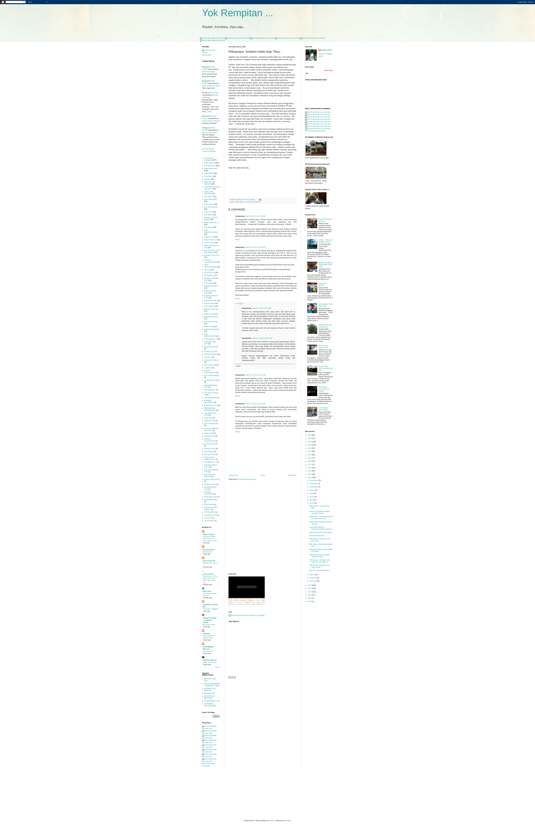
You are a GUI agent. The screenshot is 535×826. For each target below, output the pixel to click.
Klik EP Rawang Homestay (315, 131)
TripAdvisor (248, 602)
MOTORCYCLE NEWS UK (210, 689)
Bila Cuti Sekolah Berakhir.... (320, 570)
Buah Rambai (207, 552)
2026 (310, 435)
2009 (310, 595)
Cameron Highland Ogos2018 (211, 429)
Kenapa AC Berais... (323, 284)
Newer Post (233, 475)
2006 (310, 602)
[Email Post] (260, 199)
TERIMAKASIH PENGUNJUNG (210, 409)
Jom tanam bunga (211, 322)
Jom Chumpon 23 (211, 339)
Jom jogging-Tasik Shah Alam (325, 305)
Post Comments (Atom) (247, 479)
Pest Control (208, 504)
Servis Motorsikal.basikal (211, 231)
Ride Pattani (208, 452)
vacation (207, 179)
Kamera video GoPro (212, 479)
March (312, 575)
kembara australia (211, 286)
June (312, 497)
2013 (310, 477)
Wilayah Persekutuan (240, 600)
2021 (310, 451)
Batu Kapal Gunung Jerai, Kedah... (324, 389)
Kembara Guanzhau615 (209, 440)
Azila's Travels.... (209, 534)
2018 (310, 461)
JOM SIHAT (208, 173)
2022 (310, 448)
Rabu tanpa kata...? (211, 222)
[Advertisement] (236, 526)
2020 (310, 455)
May (311, 500)
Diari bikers (208, 176)
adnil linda (214, 93)
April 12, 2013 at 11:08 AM (255, 404)
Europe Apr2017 (210, 240)
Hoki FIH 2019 (209, 436)
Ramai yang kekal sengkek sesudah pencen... (319, 512)
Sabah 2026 (208, 326)
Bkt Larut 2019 (209, 454)
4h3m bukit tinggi (208, 72)
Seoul (258, 600)
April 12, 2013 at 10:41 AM (256, 375)
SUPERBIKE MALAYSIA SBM (210, 705)
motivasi (207, 270)
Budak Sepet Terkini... (210, 662)
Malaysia (251, 600)
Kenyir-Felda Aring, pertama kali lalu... (326, 368)
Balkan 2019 (209, 314)
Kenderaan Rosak (211, 444)
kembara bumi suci (211, 309)
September (314, 487)
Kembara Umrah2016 (208, 493)
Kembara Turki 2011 (211, 255)
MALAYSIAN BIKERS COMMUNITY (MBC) (212, 685)
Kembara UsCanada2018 (210, 261)
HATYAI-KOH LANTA (212, 380)
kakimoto (206, 634)
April (311, 503)
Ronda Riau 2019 (211, 405)
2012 (310, 585)
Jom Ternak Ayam (210, 207)
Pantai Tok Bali (209, 449)
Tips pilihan (208, 227)
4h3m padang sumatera (211, 86)
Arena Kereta (208, 574)
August (312, 490)
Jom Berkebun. (210, 390)
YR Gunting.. (209, 275)
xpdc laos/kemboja (211, 424)
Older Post (292, 475)
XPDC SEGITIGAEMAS (210, 266)
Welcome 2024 (208, 651)
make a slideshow (257, 604)
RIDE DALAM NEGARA (209, 183)
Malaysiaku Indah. (211, 500)
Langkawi (207, 368)
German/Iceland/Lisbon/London (212, 188)
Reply (237, 239)
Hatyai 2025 (208, 433)
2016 (310, 468)
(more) (209, 112)
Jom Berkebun (209, 166)
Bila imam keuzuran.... (317, 536)
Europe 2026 (209, 237)
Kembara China (210, 484)
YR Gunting (208, 283)
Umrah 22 (208, 357)
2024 (310, 442)
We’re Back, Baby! (209, 624)
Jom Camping (209, 303)
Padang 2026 (209, 352)
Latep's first (208, 212)
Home (263, 475)
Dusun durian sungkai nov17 (209, 458)
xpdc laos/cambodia (211, 375)
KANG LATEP (326, 50)
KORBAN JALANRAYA (209, 401)
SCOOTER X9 (209, 273)
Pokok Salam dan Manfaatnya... (325, 326)
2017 (310, 464)
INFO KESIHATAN (211, 354)
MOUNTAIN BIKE (210, 199)
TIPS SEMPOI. (209, 512)
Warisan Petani (209, 550)
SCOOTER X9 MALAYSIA (209, 697)
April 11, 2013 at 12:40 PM (255, 216)
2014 (310, 474)
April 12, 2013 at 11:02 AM (262, 338)
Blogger (288, 821)
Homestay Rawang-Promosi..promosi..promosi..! (321, 528)
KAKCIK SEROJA (210, 660)
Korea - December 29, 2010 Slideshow (239, 599)
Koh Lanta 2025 (210, 365)
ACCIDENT (208, 197)
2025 (310, 438)
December (314, 480)
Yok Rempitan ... (237, 12)
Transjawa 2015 (210, 515)
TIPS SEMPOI (209, 306)
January (313, 581)
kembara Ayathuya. (211, 317)
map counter (206, 55)
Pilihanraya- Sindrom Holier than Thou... (319, 540)
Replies (241, 304)
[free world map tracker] (211, 53)
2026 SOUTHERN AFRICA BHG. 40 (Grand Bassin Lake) (210, 538)
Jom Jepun (208, 215)
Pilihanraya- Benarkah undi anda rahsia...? (319, 566)
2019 (310, 458)
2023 (310, 445)
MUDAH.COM (209, 693)
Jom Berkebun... (210, 462)
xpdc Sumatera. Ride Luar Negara (212, 251)
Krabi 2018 (208, 418)
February (313, 578)
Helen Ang (207, 591)
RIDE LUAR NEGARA (208, 193)
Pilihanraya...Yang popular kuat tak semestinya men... (321, 517)
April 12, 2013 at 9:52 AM (261, 308)
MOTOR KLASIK (210, 301)
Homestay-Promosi (211, 360)
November (314, 484)
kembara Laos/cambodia (210, 371)
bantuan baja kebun (209, 133)
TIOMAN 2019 (209, 421)
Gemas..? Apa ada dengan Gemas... (326, 241)
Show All (217, 667)
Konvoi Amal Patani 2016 (323, 347)
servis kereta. (209, 521)
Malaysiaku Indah (210, 169)
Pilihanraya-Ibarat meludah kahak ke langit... (319, 556)
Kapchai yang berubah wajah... (321, 532)
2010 (310, 592)
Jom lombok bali (210, 398)
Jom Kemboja (209, 243)
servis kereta (209, 204)
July (311, 493)
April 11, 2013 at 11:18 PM (255, 247)
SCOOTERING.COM (212, 701)
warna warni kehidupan (252, 202)
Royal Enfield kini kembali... (325, 220)
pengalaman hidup (211, 347)
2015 (310, 471)
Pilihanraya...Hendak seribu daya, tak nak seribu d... (319, 561)
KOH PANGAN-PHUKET (210, 475)
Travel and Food (209, 561)
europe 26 (208, 518)
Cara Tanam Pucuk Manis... (324, 409)
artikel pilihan (239, 202)
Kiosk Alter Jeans (210, 497)
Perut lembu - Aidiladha (210, 609)
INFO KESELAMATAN (210, 335)
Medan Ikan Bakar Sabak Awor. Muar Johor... (325, 265)
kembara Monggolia (211, 329)
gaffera (271, 821)
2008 (310, 598)
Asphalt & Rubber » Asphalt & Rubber (210, 620)
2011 (310, 588)
